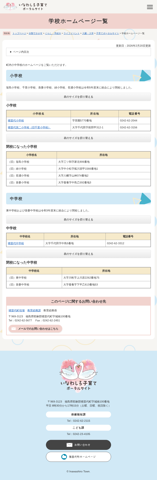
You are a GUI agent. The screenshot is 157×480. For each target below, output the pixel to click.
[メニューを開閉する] (150, 6)
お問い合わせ (82, 445)
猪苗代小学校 (16, 120)
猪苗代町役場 (17, 310)
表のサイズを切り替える (78, 96)
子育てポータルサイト (107, 33)
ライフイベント (72, 33)
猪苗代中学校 (16, 243)
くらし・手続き (53, 33)
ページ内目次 (21, 51)
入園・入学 (88, 33)
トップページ (19, 33)
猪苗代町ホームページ (82, 457)
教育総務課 (34, 310)
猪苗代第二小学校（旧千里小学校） (29, 127)
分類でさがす (36, 33)
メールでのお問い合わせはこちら (38, 328)
